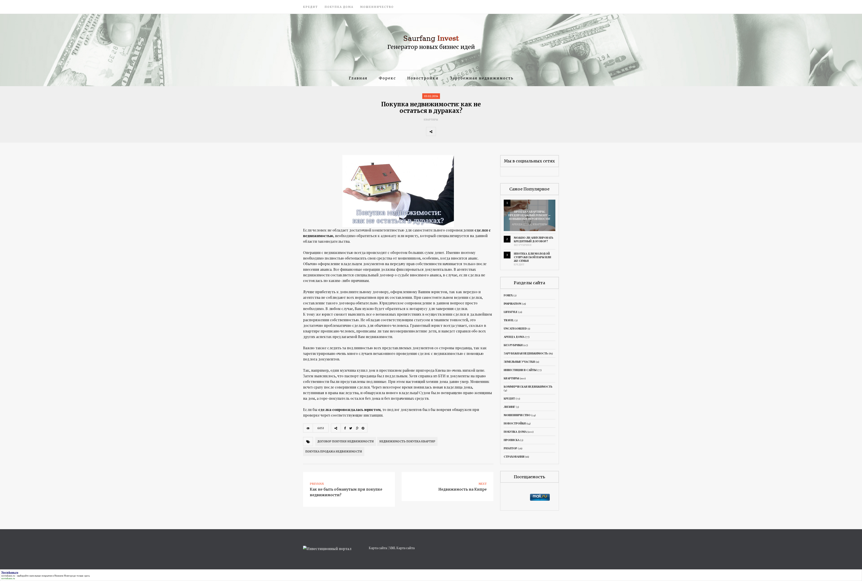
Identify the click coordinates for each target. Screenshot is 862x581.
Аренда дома (521, 224)
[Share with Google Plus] (460, 131)
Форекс (387, 78)
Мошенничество (377, 7)
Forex (508, 295)
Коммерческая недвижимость (528, 386)
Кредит (310, 7)
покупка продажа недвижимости (333, 451)
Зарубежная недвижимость (481, 78)
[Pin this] (470, 131)
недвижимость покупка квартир (407, 441)
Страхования (514, 456)
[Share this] (441, 131)
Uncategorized (515, 328)
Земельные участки (519, 361)
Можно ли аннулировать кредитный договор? (533, 239)
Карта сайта (378, 548)
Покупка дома (339, 7)
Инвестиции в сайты (520, 370)
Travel (509, 320)
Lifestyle (510, 312)
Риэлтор (510, 448)
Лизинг (509, 406)
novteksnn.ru (8, 575)
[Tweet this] (450, 131)
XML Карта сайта (402, 548)
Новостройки (423, 78)
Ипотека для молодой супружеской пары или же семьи (532, 257)
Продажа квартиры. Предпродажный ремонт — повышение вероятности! (529, 215)
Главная (358, 78)
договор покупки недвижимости (345, 441)
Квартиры (431, 119)
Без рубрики (523, 245)
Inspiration (512, 303)
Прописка (511, 440)
